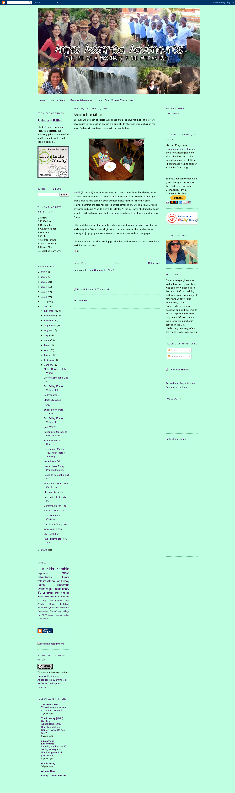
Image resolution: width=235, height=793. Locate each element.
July (46, 335)
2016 (44, 276)
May (47, 345)
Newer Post (80, 263)
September (50, 325)
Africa (51, 581)
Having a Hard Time (54, 510)
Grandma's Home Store (178, 149)
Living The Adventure (53, 775)
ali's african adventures (48, 742)
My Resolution (51, 534)
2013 (44, 291)
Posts (173, 350)
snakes (66, 615)
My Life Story (58, 100)
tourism (65, 596)
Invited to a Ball (52, 461)
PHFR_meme (47, 615)
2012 (44, 296)
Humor (65, 577)
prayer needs (62, 592)
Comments (176, 356)
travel (41, 596)
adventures (45, 577)
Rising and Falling (50, 120)
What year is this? (53, 529)
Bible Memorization (176, 439)
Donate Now (182, 121)
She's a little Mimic (54, 492)
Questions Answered (59, 607)
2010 (44, 306)
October (49, 320)
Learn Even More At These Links (115, 100)
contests (58, 615)
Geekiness (43, 611)
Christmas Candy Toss (56, 524)
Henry (47, 404)
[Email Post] (76, 251)
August (48, 330)
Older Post (154, 263)
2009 (44, 550)
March (48, 355)
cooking (42, 600)
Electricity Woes (52, 399)
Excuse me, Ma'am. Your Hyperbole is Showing (55, 453)
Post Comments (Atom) (101, 270)
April (47, 350)
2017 (44, 272)
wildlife (42, 581)
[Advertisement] (179, 500)
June (47, 340)
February (49, 360)
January (49, 364)
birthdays (64, 604)
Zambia (62, 569)
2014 (44, 286)
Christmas (48, 592)
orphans (43, 573)
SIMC (65, 573)
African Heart (48, 771)
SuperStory (55, 611)
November (50, 315)
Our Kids (46, 569)
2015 (44, 281)
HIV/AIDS (42, 607)
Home (42, 100)
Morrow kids (52, 596)
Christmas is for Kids (55, 505)
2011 (44, 301)
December (50, 310)
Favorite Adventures (81, 100)
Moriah (77, 192)
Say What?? (50, 426)
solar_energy (43, 619)
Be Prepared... (52, 394)
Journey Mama (49, 704)
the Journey (48, 763)
